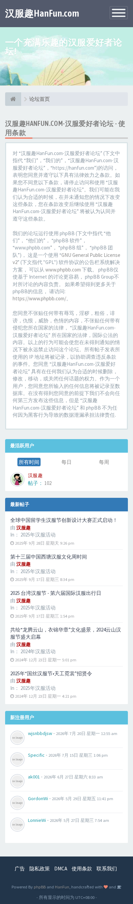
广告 (20, 868)
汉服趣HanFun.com (42, 13)
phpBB (40, 886)
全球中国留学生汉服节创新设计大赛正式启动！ (64, 520)
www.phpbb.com (63, 269)
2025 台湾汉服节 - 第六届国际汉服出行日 (55, 593)
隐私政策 (39, 868)
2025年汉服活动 (38, 534)
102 (47, 483)
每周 (104, 462)
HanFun (62, 886)
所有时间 (29, 462)
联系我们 (107, 868)
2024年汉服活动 (38, 651)
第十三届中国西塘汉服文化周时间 (48, 556)
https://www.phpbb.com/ (39, 298)
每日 (66, 462)
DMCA (60, 868)
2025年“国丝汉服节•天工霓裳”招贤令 (51, 673)
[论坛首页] (13, 99)
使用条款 (82, 868)
